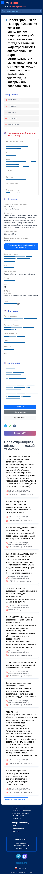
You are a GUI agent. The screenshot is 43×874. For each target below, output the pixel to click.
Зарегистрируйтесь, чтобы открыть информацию (21, 246)
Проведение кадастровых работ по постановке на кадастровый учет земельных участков (21, 665)
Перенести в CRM (20, 433)
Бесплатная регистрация (17, 7)
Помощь (15, 831)
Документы (12, 118)
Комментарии (13, 124)
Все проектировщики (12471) (16, 799)
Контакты (12, 112)
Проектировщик (14, 100)
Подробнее (20, 407)
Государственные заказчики (21, 810)
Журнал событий (20, 418)
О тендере (12, 106)
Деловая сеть (16, 818)
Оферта (15, 826)
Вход (6, 7)
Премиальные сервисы (19, 816)
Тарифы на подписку (20, 823)
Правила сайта (18, 828)
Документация (20, 412)
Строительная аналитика (20, 813)
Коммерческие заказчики (20, 808)
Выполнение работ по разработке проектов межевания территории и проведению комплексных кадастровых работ (18, 507)
